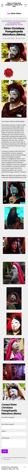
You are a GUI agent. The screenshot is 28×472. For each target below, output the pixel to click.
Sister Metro (7, 459)
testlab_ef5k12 (10, 38)
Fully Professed (7, 21)
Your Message (5, 438)
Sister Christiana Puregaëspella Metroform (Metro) (14, 31)
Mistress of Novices (19, 21)
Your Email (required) (7, 424)
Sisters (20, 24)
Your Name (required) (7, 417)
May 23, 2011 (21, 38)
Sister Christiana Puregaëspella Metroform (15, 457)
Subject (3, 431)
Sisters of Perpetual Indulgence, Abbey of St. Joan (14, 4)
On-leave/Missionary (14, 22)
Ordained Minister (11, 24)
